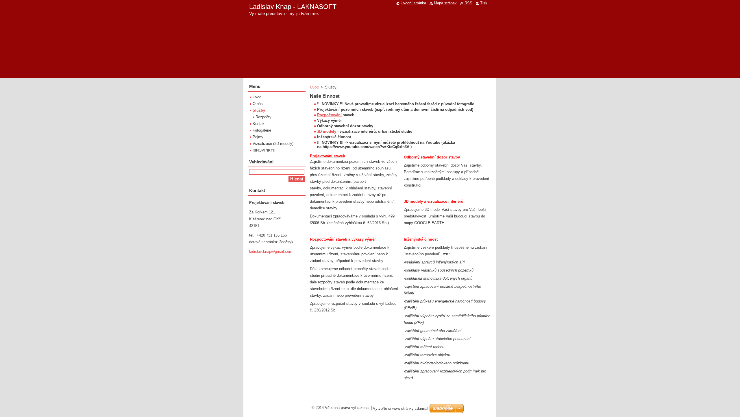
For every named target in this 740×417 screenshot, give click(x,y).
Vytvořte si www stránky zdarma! (400, 408)
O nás (258, 104)
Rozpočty (263, 117)
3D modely (326, 131)
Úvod (314, 87)
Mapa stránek (445, 3)
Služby (259, 110)
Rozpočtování (329, 115)
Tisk (483, 3)
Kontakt (259, 123)
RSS (468, 3)
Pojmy (258, 137)
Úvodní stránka (413, 3)
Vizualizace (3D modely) (273, 143)
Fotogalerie (262, 130)
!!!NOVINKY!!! (265, 150)
